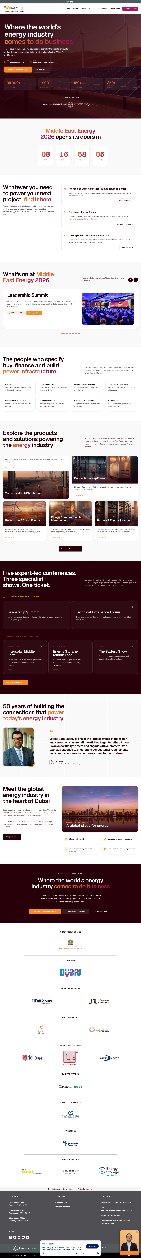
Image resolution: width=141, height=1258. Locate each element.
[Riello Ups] (32, 1058)
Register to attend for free (17, 70)
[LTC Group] (70, 1058)
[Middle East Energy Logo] (13, 8)
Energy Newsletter (62, 1207)
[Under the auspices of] (70, 944)
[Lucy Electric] (109, 1058)
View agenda (33, 313)
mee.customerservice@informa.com (116, 1210)
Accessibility (16, 1255)
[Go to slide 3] (70, 333)
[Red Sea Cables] (99, 1001)
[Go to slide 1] (63, 333)
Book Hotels (114, 8)
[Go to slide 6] (79, 333)
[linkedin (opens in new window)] (19, 1237)
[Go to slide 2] (67, 333)
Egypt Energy (68, 1189)
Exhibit (75, 8)
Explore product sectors (69, 549)
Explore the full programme (14, 682)
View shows (126, 248)
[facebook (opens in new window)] (10, 1237)
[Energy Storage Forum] (109, 1171)
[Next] (136, 280)
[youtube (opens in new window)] (23, 1237)
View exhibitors (125, 201)
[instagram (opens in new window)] (27, 1237)
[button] (70, 1)
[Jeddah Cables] (99, 1029)
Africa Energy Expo (86, 1189)
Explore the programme (76, 911)
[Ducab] (42, 1029)
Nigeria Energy (54, 1189)
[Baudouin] (42, 1001)
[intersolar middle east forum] (32, 1171)
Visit (69, 8)
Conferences (102, 8)
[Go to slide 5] (76, 333)
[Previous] (130, 280)
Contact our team (101, 911)
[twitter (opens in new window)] (15, 1237)
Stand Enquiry (61, 1202)
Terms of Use (38, 1255)
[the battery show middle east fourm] (70, 1171)
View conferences (124, 224)
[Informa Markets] (26, 1248)
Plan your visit (11, 837)
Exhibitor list (40, 70)
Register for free (130, 9)
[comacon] (70, 1086)
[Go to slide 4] (73, 333)
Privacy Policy (27, 1255)
